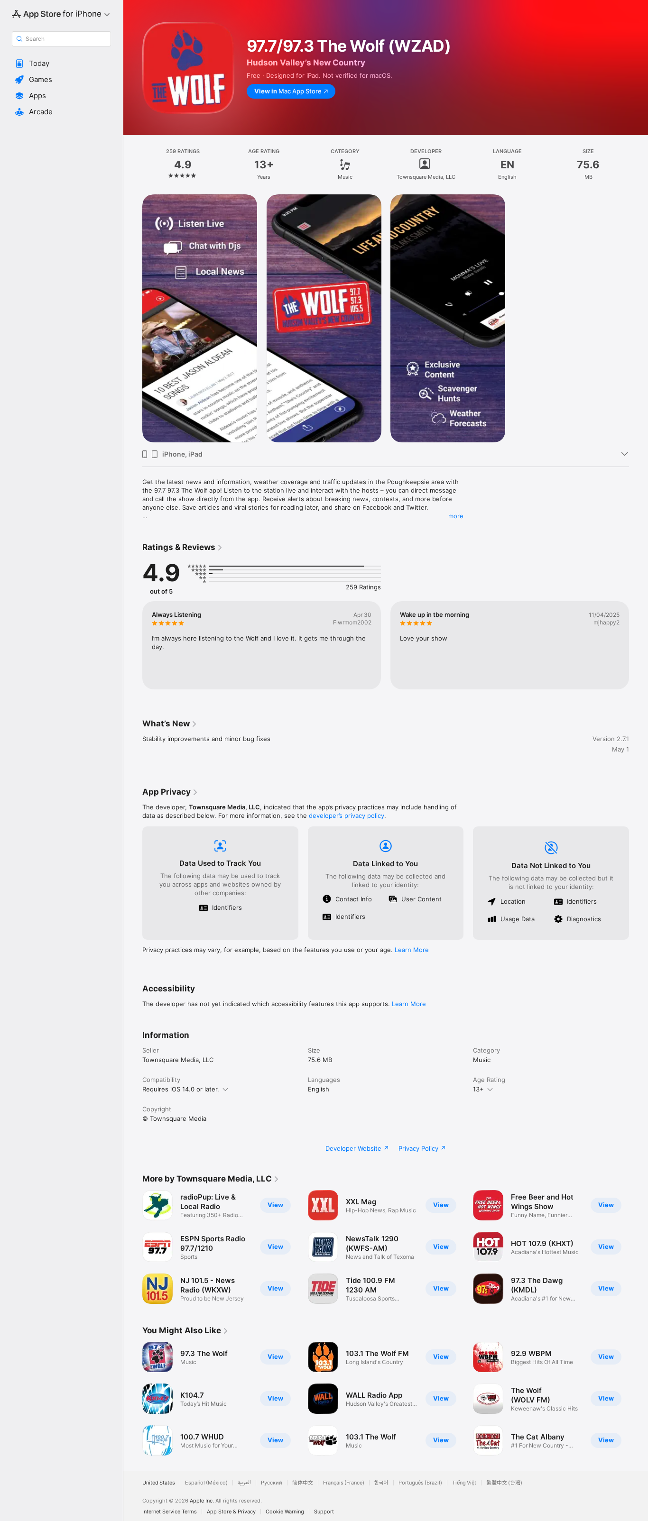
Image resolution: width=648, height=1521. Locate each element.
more (455, 516)
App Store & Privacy (231, 1511)
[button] (61, 63)
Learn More (412, 949)
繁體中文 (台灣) (504, 1482)
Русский (271, 1482)
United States (158, 1482)
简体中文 (302, 1482)
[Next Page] (638, 645)
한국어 (381, 1482)
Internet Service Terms (169, 1511)
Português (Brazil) (420, 1482)
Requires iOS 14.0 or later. (180, 1089)
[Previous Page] (132, 645)
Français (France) (343, 1482)
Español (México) (206, 1482)
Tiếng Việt (464, 1482)
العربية (244, 1482)
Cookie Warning (285, 1511)
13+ (478, 1089)
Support (324, 1511)
